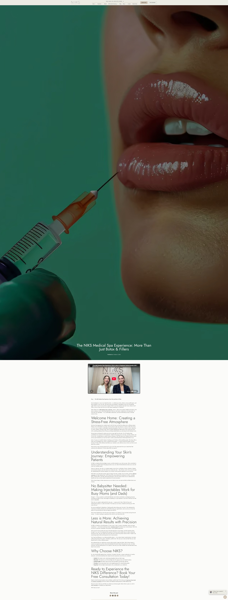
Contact (129, 3)
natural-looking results (125, 563)
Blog (120, 3)
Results (105, 3)
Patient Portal (134, 3)
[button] (94, 4)
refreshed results (114, 527)
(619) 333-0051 (94, 585)
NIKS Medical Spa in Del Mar (106, 409)
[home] (75, 2)
